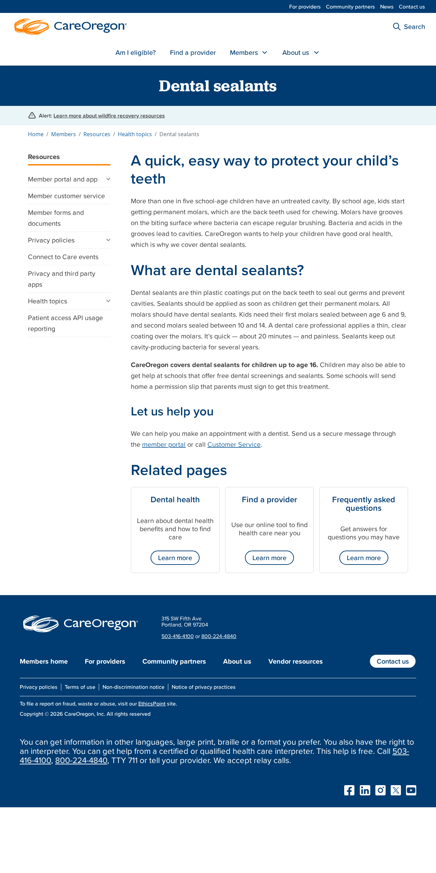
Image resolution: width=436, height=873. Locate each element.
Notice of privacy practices (204, 687)
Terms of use (80, 687)
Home (36, 134)
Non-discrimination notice (134, 687)
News (387, 6)
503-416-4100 (177, 636)
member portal (164, 444)
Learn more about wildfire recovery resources (109, 115)
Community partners (350, 6)
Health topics (135, 134)
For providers (305, 6)
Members (244, 52)
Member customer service (66, 196)
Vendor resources (295, 661)
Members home (44, 661)
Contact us (412, 6)
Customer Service (234, 444)
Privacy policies (51, 240)
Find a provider (193, 52)
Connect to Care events (63, 256)
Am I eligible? (135, 52)
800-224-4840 (218, 636)
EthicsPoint (152, 703)
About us (295, 52)
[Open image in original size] (69, 25)
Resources (96, 134)
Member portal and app (62, 179)
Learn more (175, 557)
